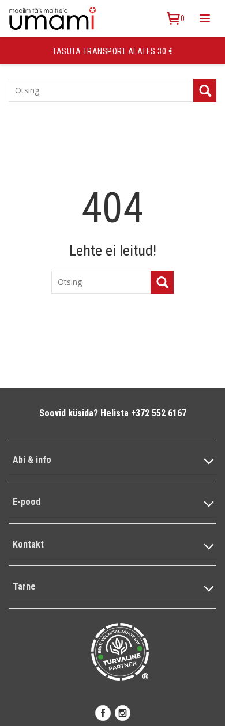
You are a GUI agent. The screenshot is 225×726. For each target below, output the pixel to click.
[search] (204, 90)
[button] (112, 460)
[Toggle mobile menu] (205, 18)
